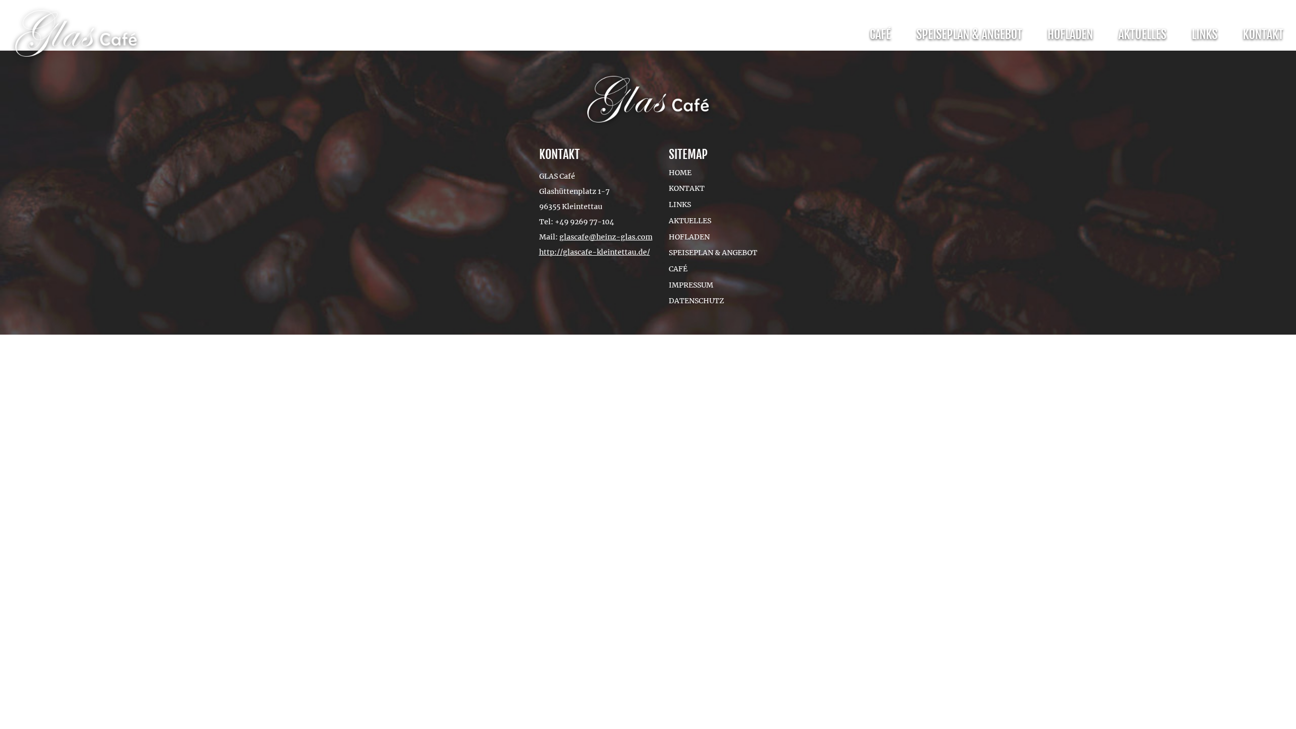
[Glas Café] (76, 35)
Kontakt (1263, 34)
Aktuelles (1142, 34)
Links (1205, 34)
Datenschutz (696, 300)
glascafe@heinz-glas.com (606, 236)
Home (680, 172)
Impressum (691, 285)
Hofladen (1070, 34)
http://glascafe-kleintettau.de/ (594, 252)
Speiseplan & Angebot (969, 34)
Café (880, 34)
